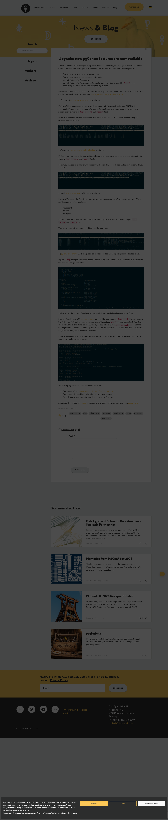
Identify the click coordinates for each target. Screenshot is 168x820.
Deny (123, 803)
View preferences (151, 803)
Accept (94, 803)
